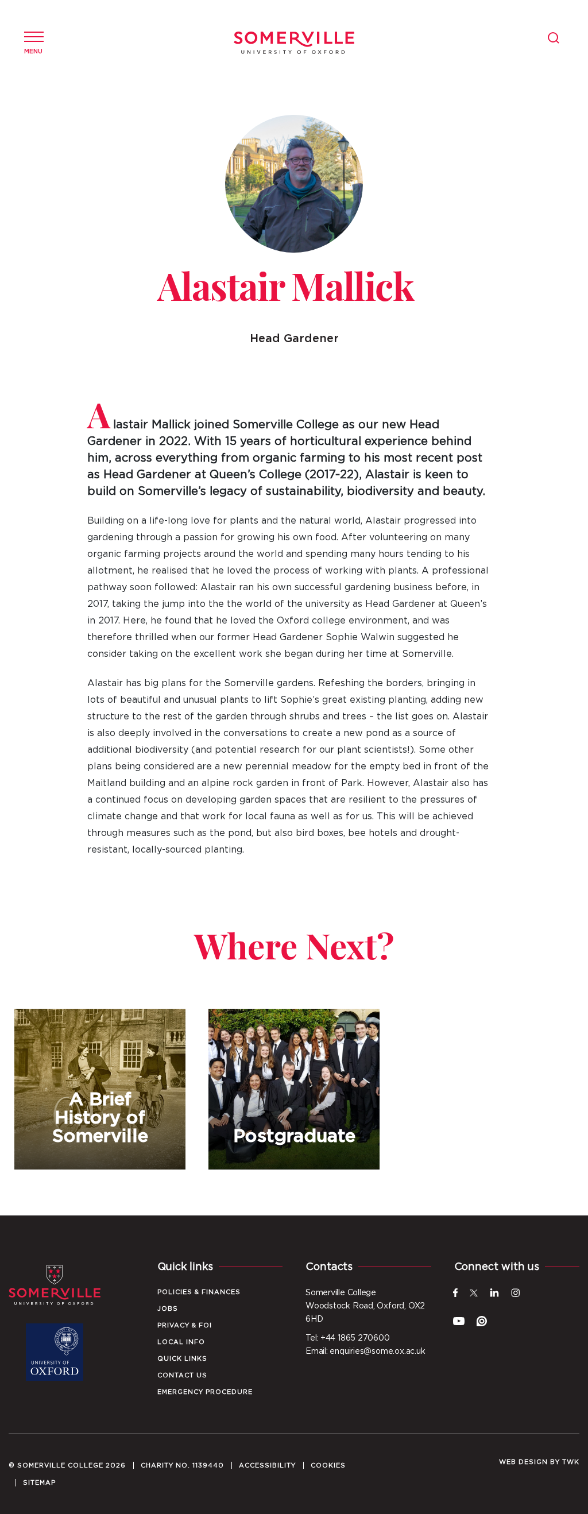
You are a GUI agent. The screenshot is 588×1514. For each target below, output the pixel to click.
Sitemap (39, 1483)
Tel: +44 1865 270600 (347, 1338)
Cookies (328, 1465)
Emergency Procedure (205, 1392)
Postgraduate (294, 1089)
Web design (523, 1462)
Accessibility (267, 1465)
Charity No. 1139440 (182, 1465)
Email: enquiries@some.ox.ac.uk (365, 1352)
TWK (570, 1462)
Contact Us (182, 1375)
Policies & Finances (199, 1292)
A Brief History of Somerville (100, 1089)
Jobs (167, 1309)
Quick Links (182, 1359)
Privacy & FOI (184, 1325)
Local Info (181, 1342)
